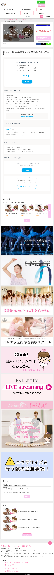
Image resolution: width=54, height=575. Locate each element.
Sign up (40, 2)
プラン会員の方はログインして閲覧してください (43, 38)
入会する (27, 81)
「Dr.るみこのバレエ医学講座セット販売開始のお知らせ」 (17, 492)
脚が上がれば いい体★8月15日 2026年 (14, 213)
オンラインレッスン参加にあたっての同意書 (17, 562)
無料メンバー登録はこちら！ (27, 186)
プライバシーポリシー (12, 568)
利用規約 (9, 570)
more (26, 496)
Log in (40, 5)
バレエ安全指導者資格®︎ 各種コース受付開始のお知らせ (16, 489)
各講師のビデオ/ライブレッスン (14, 19)
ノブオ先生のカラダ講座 (27, 19)
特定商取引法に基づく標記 (13, 571)
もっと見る (26, 535)
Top (5, 19)
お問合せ (9, 565)
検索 (42, 16)
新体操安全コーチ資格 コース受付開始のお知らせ (14, 485)
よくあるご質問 (10, 564)
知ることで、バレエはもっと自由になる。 (16, 546)
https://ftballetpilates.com (27, 116)
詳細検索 (48, 16)
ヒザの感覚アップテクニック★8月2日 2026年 (31, 213)
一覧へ (26, 220)
